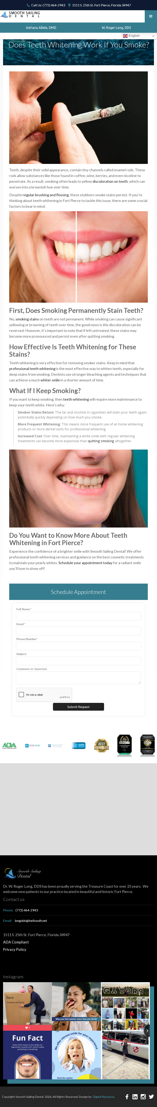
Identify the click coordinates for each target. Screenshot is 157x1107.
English (134, 35)
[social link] (126, 1096)
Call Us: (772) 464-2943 (48, 5)
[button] (151, 16)
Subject (21, 654)
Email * (20, 624)
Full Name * (23, 609)
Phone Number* (26, 639)
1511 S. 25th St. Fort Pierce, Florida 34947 (101, 5)
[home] (20, 14)
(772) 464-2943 (20, 910)
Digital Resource (103, 1096)
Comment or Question (31, 669)
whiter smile (50, 380)
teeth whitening (76, 399)
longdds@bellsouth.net (25, 920)
